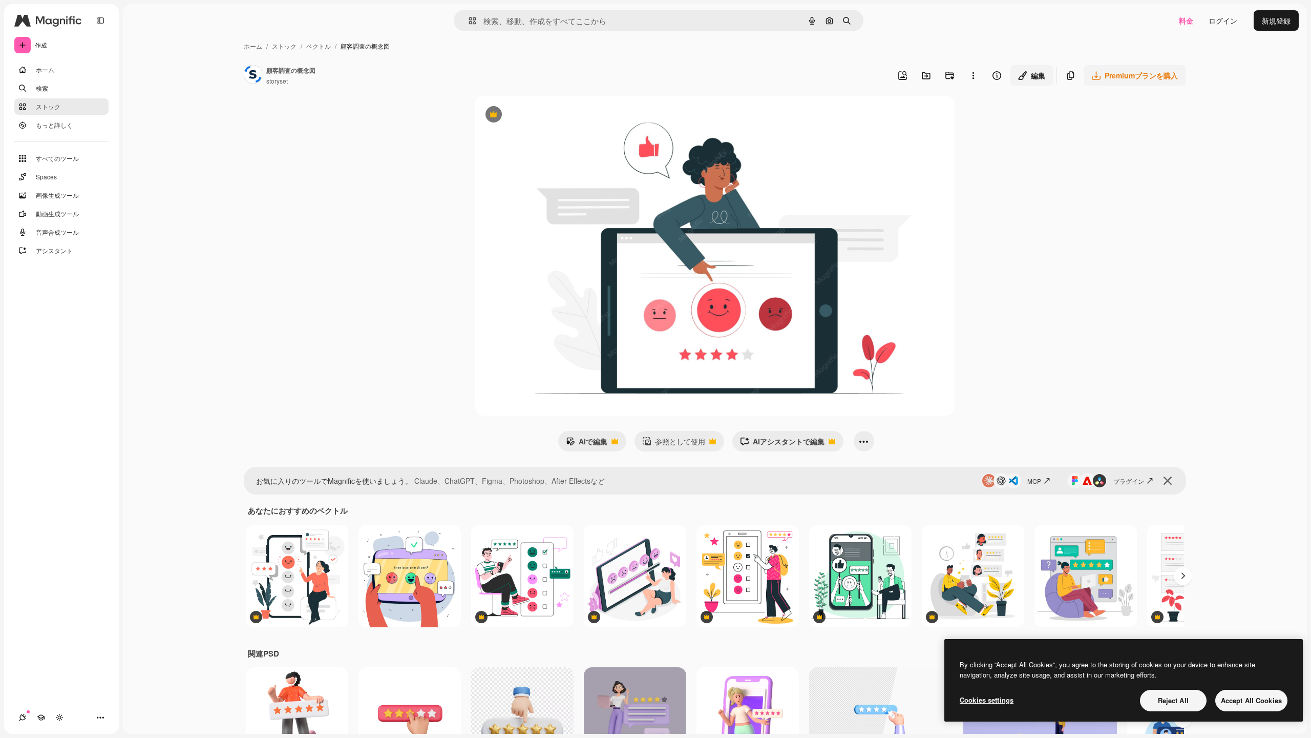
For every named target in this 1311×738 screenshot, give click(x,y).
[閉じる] (1167, 481)
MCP (1034, 481)
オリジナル (545, 115)
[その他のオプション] (973, 75)
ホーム (253, 46)
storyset (277, 80)
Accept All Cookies (1251, 700)
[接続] (22, 717)
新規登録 (1276, 20)
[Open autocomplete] (468, 21)
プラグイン (1128, 481)
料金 (1186, 20)
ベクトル (318, 46)
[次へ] (1183, 576)
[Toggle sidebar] (100, 20)
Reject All (1173, 700)
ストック (284, 46)
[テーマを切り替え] (59, 717)
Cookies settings (986, 700)
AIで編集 (586, 444)
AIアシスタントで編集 (782, 444)
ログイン (1223, 20)
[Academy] (41, 717)
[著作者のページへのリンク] (253, 75)
